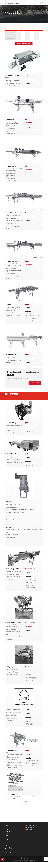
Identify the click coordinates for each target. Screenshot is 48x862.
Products (7, 829)
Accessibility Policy (30, 827)
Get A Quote (8, 831)
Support (7, 835)
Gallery (7, 837)
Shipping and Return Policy (31, 825)
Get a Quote (29, 83)
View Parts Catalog (24, 43)
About (7, 827)
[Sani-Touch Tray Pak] (24, 410)
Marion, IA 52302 (8, 848)
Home (7, 825)
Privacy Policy (29, 829)
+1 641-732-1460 (8, 852)
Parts (7, 833)
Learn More (29, 79)
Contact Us (8, 841)
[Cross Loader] (24, 485)
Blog (7, 839)
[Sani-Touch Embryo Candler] (24, 293)
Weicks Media (32, 860)
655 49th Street (8, 847)
